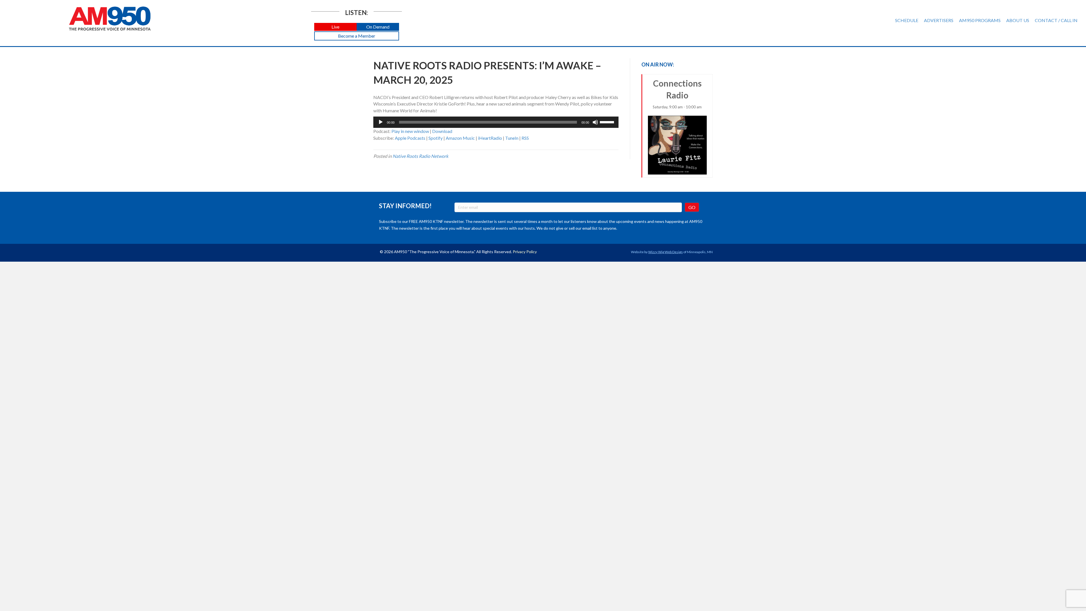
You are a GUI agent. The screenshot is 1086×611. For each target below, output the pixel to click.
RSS (525, 138)
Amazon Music (460, 138)
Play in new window (410, 131)
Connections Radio (677, 93)
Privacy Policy (525, 251)
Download (442, 131)
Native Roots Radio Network (420, 156)
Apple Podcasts (410, 138)
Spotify (435, 138)
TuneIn (511, 138)
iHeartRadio (490, 138)
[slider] (608, 122)
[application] (496, 122)
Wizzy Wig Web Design (665, 252)
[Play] (380, 122)
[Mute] (595, 122)
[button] (335, 27)
